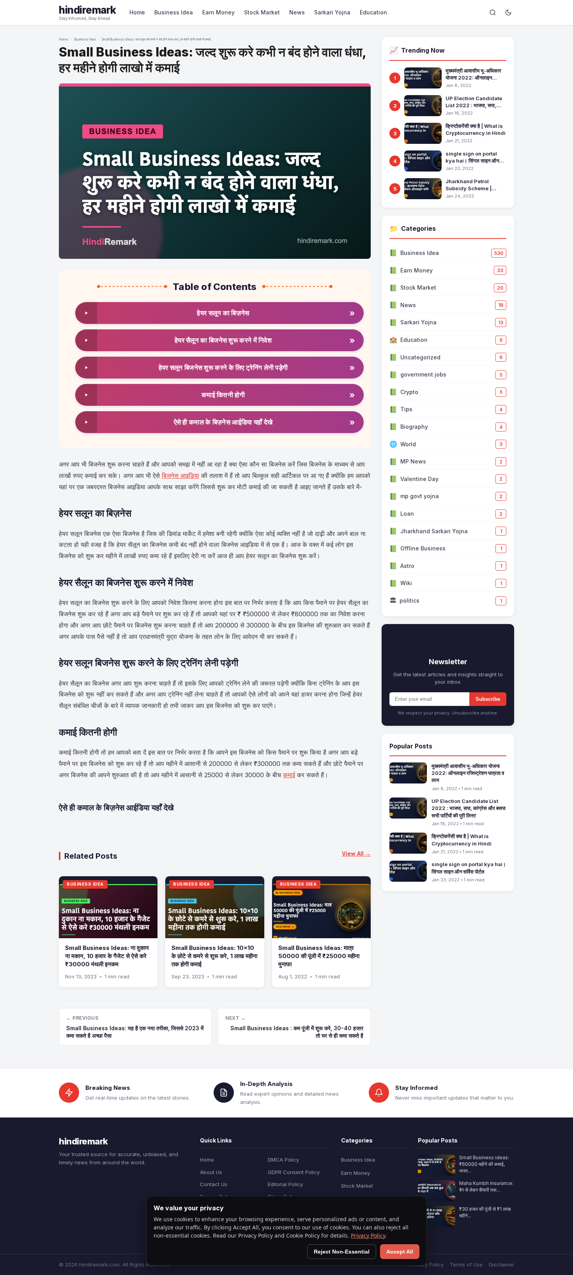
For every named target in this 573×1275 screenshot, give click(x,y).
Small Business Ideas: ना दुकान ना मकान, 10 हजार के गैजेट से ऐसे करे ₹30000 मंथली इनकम (107, 956)
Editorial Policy (285, 1184)
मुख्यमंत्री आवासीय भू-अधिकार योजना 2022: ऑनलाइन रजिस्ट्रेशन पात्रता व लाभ (473, 74)
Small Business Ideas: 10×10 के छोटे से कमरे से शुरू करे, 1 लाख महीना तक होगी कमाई (214, 956)
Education (373, 12)
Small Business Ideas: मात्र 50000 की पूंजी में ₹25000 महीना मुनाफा (318, 956)
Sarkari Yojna (332, 12)
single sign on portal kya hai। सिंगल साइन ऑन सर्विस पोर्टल (472, 157)
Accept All (399, 1251)
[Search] (493, 12)
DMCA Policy (283, 1160)
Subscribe (488, 699)
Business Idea (173, 12)
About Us (211, 1172)
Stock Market (262, 12)
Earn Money (218, 12)
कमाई (289, 775)
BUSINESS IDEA (85, 884)
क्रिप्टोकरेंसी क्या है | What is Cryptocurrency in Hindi (476, 129)
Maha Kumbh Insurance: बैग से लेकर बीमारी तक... (486, 1186)
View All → (356, 853)
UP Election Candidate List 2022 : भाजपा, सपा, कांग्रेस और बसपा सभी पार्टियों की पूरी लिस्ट (476, 102)
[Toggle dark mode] (508, 12)
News (297, 12)
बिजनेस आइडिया (180, 475)
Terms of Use (466, 1264)
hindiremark (87, 10)
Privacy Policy (427, 1264)
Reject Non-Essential (342, 1251)
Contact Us (213, 1184)
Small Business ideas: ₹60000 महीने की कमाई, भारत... (484, 1164)
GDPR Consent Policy (294, 1172)
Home (137, 12)
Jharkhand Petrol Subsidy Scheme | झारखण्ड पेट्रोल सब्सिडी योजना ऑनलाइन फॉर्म (474, 185)
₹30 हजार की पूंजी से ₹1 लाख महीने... (485, 1212)
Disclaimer (501, 1264)
